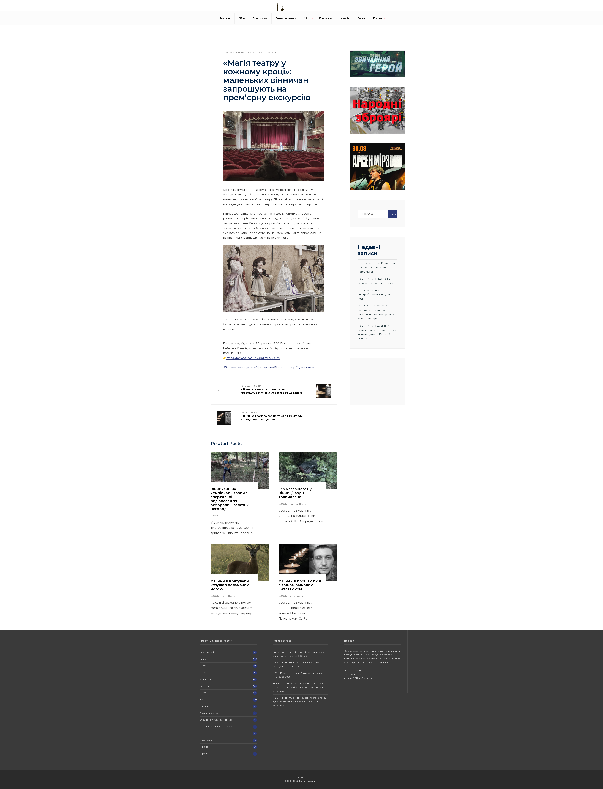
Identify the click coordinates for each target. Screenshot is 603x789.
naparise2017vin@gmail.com (359, 678)
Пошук (392, 214)
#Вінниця (230, 367)
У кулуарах (260, 18)
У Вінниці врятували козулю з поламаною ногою (230, 585)
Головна (225, 18)
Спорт (361, 18)
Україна (204, 746)
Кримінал (294, 504)
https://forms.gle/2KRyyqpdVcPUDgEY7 (253, 357)
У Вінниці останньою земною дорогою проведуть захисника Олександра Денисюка (272, 389)
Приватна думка (285, 18)
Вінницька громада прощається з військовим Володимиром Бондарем (272, 416)
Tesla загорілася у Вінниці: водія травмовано (295, 493)
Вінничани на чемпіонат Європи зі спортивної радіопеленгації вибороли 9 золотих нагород (230, 499)
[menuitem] (242, 18)
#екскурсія (245, 367)
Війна (242, 18)
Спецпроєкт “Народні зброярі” (217, 726)
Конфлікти (326, 18)
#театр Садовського (300, 367)
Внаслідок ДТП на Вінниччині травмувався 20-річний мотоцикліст (376, 267)
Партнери (205, 706)
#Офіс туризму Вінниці (269, 367)
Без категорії (207, 652)
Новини (274, 52)
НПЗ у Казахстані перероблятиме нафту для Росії (375, 294)
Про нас (378, 18)
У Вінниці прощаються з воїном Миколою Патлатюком (300, 585)
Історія (345, 18)
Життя (225, 596)
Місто (307, 18)
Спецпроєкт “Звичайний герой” (217, 719)
